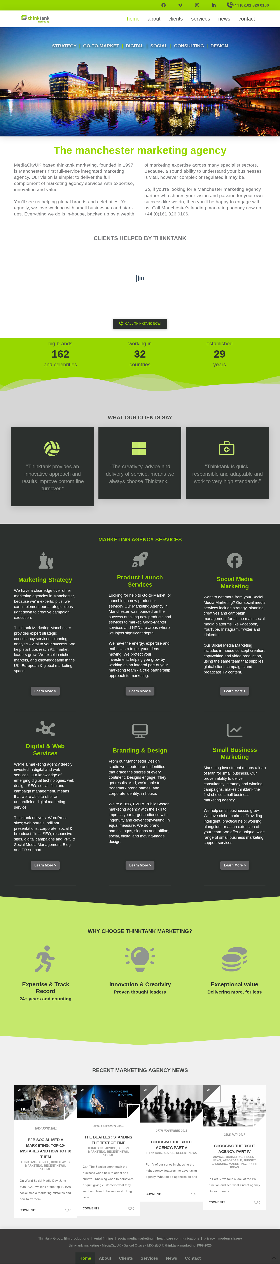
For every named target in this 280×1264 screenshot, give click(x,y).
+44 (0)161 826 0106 (166, 213)
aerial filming (103, 1238)
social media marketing (135, 1238)
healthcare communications (178, 1238)
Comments (28, 1210)
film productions (76, 1238)
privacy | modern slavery (223, 1238)
